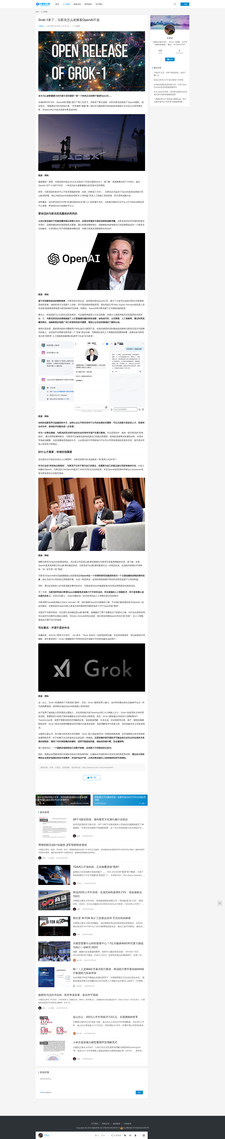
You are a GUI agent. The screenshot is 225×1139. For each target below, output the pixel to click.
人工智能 (66, 4)
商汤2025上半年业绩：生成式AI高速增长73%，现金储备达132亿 (107, 894)
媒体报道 (116, 1123)
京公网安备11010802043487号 (136, 1128)
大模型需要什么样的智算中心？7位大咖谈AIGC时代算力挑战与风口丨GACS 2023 (108, 945)
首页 (37, 12)
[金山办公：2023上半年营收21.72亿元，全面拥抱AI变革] (54, 1025)
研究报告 (88, 4)
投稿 (185, 4)
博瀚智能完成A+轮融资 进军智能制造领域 (62, 844)
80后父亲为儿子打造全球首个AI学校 (168, 80)
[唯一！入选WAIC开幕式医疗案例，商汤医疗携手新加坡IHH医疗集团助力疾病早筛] (54, 977)
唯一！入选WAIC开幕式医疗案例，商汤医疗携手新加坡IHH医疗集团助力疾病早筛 (108, 971)
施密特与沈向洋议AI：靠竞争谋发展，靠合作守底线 (68, 994)
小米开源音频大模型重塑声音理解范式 (95, 1042)
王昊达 (41, 26)
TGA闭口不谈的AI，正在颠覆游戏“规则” (96, 866)
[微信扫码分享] (125, 1135)
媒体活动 (77, 4)
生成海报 (117, 1135)
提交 (139, 1092)
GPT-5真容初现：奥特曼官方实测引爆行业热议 (100, 819)
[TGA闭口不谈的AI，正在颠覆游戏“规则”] (54, 875)
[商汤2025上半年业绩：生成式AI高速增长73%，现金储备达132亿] (54, 900)
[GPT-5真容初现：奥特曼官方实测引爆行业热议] (54, 827)
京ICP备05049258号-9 (110, 1128)
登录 (41, 1092)
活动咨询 (127, 1123)
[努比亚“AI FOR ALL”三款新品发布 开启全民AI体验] (54, 926)
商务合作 (105, 1123)
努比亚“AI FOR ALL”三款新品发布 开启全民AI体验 (102, 918)
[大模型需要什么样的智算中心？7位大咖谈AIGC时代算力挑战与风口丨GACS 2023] (54, 951)
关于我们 (99, 4)
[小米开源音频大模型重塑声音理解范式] (54, 1050)
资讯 (57, 4)
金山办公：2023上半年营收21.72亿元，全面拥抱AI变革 (105, 1016)
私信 (171, 59)
